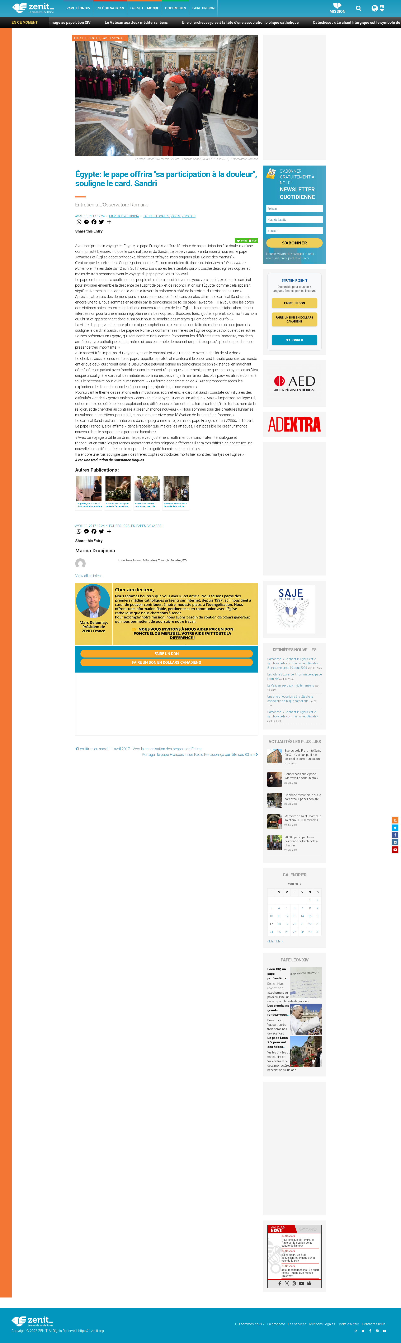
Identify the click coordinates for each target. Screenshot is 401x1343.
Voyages (119, 38)
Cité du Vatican (110, 8)
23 (317, 924)
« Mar (270, 941)
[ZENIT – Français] (37, 8)
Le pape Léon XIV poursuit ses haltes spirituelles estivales (277, 1047)
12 (286, 916)
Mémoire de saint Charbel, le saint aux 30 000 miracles (302, 818)
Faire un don (203, 8)
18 (279, 924)
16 (317, 916)
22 (310, 924)
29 (310, 932)
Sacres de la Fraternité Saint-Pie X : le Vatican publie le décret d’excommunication (303, 754)
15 (310, 916)
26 (286, 932)
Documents (175, 8)
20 (294, 924)
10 (271, 916)
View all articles (88, 576)
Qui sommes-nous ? (249, 1324)
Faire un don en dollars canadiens (166, 662)
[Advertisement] (166, 708)
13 (294, 916)
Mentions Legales (322, 1324)
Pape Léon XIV (78, 8)
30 (317, 932)
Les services (297, 1324)
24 (271, 932)
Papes (106, 38)
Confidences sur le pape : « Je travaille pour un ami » (301, 776)
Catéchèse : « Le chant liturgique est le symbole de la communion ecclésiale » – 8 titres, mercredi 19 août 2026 (294, 663)
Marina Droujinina (124, 216)
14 (302, 916)
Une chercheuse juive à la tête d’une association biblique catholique (171, 22)
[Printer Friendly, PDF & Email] (246, 240)
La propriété (276, 1324)
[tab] (281, 1229)
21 (302, 924)
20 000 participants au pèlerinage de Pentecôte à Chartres (301, 841)
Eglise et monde (144, 8)
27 (294, 932)
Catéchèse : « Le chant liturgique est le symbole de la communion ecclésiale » (311, 22)
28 (302, 932)
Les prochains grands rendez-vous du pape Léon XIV (278, 1015)
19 (286, 924)
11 (279, 916)
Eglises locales (87, 38)
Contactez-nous (373, 1324)
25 (279, 932)
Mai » (279, 941)
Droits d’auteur (348, 1324)
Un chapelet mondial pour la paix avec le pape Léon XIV (302, 797)
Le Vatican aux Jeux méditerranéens (67, 22)
